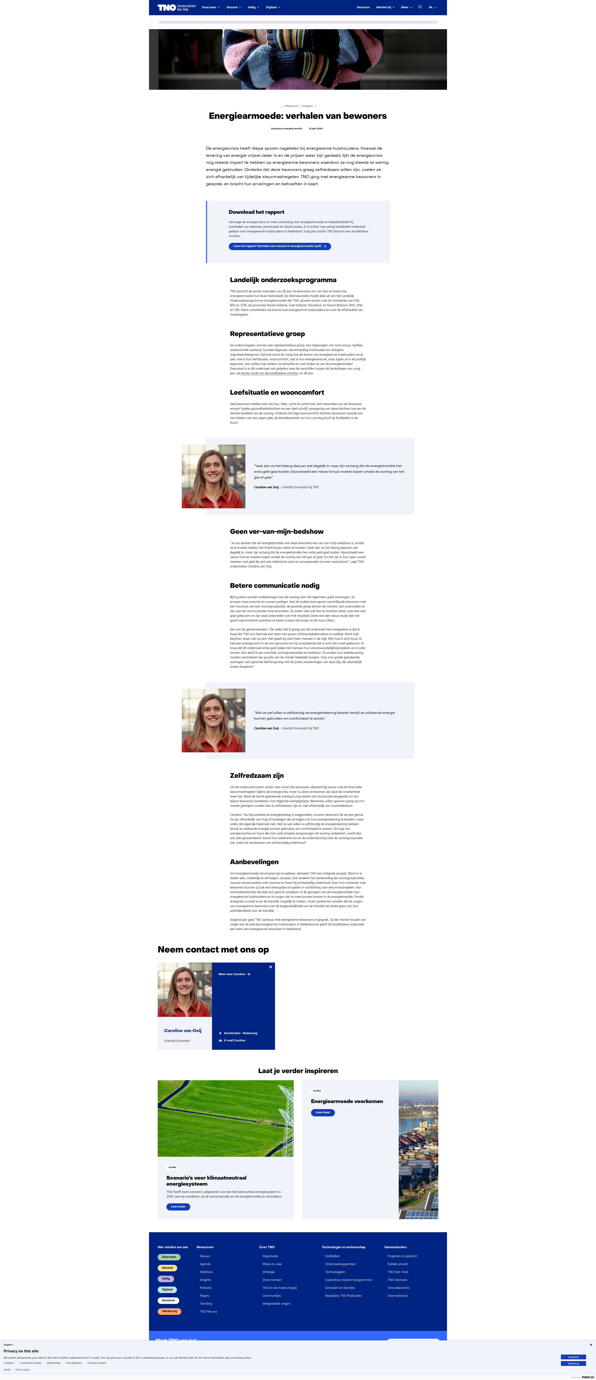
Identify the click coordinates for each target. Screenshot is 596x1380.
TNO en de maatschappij (279, 1288)
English (8, 1344)
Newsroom (205, 1247)
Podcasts (206, 1288)
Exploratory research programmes (348, 1280)
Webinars (206, 1272)
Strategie (268, 1272)
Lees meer (180, 1208)
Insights (205, 1280)
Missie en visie (272, 1264)
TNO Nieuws (208, 1311)
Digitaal (271, 7)
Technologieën (335, 1272)
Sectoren (363, 7)
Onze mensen (272, 1280)
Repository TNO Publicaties (343, 1296)
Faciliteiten (332, 1256)
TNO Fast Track (398, 1272)
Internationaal (398, 1296)
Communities (271, 1296)
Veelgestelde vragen (276, 1303)
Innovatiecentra (399, 1288)
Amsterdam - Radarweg (240, 1033)
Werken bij (383, 7)
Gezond (232, 7)
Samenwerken (395, 1247)
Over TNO (267, 1247)
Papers (204, 1296)
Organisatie (270, 1256)
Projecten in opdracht (402, 1256)
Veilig (252, 7)
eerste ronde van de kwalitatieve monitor (269, 373)
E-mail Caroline (234, 1040)
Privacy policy (23, 1369)
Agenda (205, 1264)
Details (7, 1369)
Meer (405, 7)
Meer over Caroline (232, 974)
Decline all (573, 1363)
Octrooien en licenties (340, 1288)
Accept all (573, 1357)
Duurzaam (209, 7)
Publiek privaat (398, 1264)
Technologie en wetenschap (343, 1247)
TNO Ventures (397, 1280)
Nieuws (205, 1256)
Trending (206, 1303)
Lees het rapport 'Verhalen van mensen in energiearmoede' (282, 247)
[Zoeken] (420, 7)
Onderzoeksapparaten (340, 1264)
